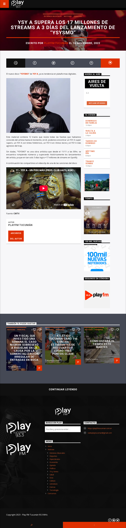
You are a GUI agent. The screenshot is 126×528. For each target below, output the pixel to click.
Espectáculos (55, 459)
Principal (78, 16)
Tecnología (54, 490)
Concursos (52, 493)
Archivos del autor (16, 236)
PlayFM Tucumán (56, 43)
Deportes (53, 456)
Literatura (53, 484)
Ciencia (52, 487)
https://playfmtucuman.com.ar (100, 428)
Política (52, 468)
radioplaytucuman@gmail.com (100, 433)
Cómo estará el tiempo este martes (102, 344)
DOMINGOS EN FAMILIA (91, 122)
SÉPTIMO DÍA (90, 152)
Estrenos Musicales (53, 16)
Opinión (53, 465)
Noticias (68, 16)
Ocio (51, 478)
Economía (54, 462)
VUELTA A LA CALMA (91, 132)
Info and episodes (97, 103)
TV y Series (54, 471)
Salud (52, 474)
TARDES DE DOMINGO (91, 142)
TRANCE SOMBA (90, 162)
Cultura (52, 481)
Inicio (50, 446)
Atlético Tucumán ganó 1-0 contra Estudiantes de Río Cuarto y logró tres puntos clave (63, 344)
